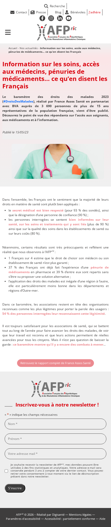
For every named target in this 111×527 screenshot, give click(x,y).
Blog (58, 12)
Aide (102, 519)
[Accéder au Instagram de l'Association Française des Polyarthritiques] (51, 18)
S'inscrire (15, 488)
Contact (21, 12)
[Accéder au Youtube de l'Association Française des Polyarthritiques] (69, 18)
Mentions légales (80, 514)
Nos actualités (29, 48)
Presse (41, 12)
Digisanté (58, 514)
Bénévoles (77, 12)
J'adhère (95, 12)
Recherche (57, 6)
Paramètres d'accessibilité (23, 519)
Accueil (13, 48)
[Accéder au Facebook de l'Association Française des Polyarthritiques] (42, 18)
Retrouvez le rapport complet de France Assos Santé (55, 363)
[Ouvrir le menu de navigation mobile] (8, 32)
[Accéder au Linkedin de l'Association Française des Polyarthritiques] (60, 18)
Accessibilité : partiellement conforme (70, 519)
